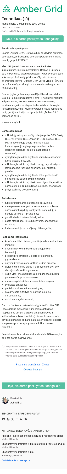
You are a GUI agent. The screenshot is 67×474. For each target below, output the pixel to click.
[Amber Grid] (33, 8)
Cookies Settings (33, 369)
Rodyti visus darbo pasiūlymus (16, 460)
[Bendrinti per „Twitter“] (12, 419)
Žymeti (45, 364)
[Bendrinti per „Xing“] (21, 419)
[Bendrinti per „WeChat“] (26, 419)
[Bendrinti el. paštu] (17, 419)
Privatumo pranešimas (28, 364)
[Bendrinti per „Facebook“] (8, 419)
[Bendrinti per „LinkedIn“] (3, 419)
